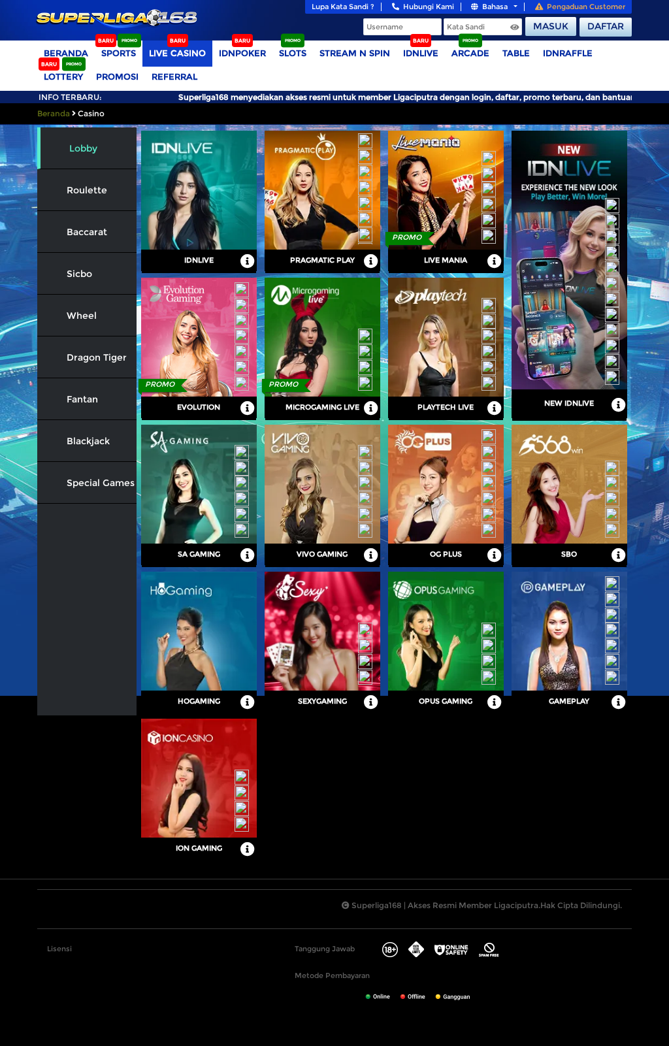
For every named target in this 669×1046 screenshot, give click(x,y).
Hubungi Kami (428, 6)
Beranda (66, 53)
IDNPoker (242, 53)
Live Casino (177, 53)
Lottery (63, 76)
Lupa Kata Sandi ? (343, 6)
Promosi (117, 76)
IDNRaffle (568, 53)
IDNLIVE (420, 53)
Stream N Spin (354, 53)
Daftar (605, 26)
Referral (174, 76)
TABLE (516, 53)
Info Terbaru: (70, 97)
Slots (292, 53)
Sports (118, 53)
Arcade (470, 53)
